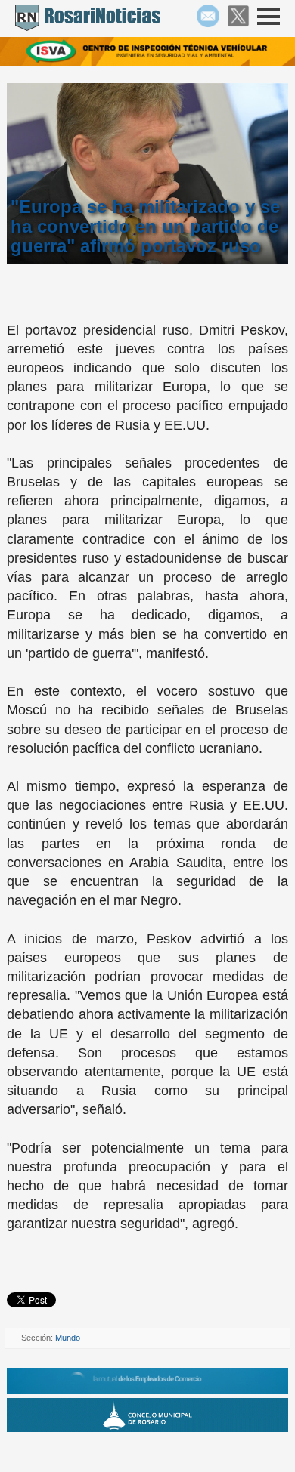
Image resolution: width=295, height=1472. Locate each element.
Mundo (67, 1337)
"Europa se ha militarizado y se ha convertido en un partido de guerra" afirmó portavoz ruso (145, 226)
